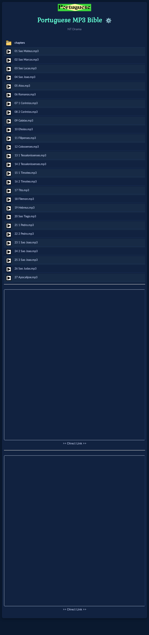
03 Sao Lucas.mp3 (25, 68)
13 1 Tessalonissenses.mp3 (30, 155)
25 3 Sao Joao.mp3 (26, 259)
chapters (20, 42)
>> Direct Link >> (74, 443)
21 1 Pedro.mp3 (24, 225)
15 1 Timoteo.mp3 (26, 172)
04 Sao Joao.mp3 (25, 77)
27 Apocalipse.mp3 (26, 277)
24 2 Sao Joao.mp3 (26, 251)
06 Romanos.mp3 (25, 94)
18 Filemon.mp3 (24, 199)
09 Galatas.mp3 (24, 120)
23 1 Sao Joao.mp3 (26, 242)
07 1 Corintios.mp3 (26, 103)
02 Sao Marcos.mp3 (27, 59)
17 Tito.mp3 (22, 190)
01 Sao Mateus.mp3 (27, 51)
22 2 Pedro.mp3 (24, 233)
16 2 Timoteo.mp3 (26, 181)
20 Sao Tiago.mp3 (25, 216)
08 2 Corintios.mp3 (26, 111)
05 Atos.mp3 (22, 85)
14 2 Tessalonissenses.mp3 (30, 164)
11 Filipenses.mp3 (25, 138)
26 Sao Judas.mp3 (25, 268)
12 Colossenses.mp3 (27, 146)
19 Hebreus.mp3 (25, 207)
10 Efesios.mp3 (24, 129)
